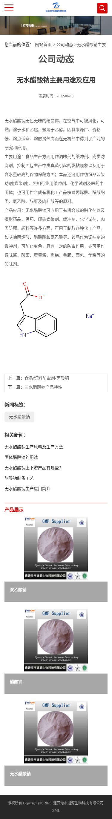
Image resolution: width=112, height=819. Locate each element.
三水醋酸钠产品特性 (43, 387)
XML (56, 811)
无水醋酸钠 (19, 417)
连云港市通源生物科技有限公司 (78, 803)
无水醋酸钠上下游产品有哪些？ (33, 468)
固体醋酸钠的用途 (21, 457)
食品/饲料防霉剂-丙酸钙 (46, 378)
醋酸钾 (16, 682)
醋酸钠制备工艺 (19, 478)
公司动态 (64, 44)
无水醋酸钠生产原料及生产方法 (33, 447)
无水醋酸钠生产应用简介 (27, 489)
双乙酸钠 (18, 590)
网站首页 (43, 44)
